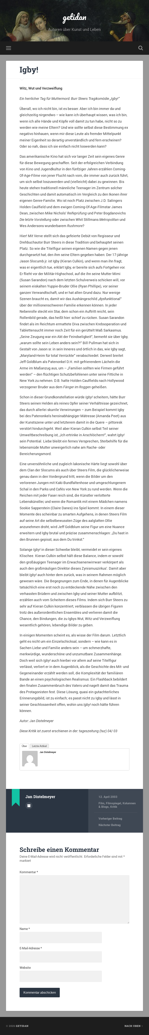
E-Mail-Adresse (31, 948)
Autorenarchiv (28, 805)
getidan (74, 17)
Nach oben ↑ (134, 1025)
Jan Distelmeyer (48, 752)
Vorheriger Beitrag (110, 818)
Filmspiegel (113, 803)
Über (24, 746)
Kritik (113, 807)
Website (25, 967)
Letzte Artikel (39, 746)
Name (25, 928)
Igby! (29, 69)
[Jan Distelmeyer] (30, 765)
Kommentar (29, 872)
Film (101, 803)
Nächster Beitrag (109, 825)
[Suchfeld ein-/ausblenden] (140, 48)
